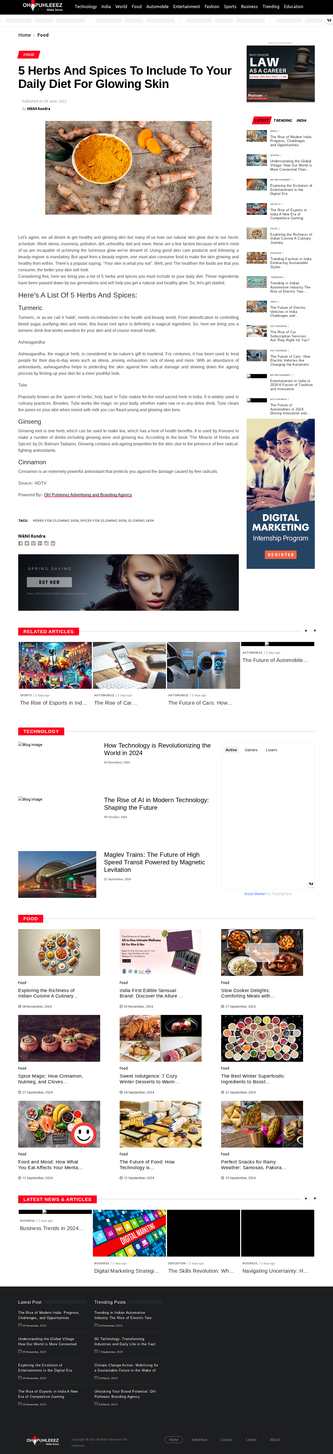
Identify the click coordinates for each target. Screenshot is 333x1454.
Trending (270, 6)
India (106, 6)
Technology (86, 6)
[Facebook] (21, 543)
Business (249, 6)
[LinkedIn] (53, 543)
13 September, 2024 (111, 1351)
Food (137, 6)
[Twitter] (27, 543)
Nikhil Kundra (38, 109)
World (121, 6)
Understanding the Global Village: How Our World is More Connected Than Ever (47, 1344)
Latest (262, 120)
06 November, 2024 (34, 1404)
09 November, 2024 (34, 1325)
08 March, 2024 (108, 1378)
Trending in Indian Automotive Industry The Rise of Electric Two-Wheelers (123, 1318)
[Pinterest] (34, 543)
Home (24, 34)
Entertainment (186, 6)
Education (293, 6)
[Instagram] (47, 543)
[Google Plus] (40, 543)
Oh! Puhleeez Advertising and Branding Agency (88, 495)
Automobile (157, 6)
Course (226, 1440)
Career (251, 1440)
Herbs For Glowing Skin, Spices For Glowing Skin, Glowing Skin (93, 520)
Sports (230, 6)
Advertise (199, 1440)
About (275, 1440)
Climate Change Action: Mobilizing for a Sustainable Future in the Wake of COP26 (126, 1370)
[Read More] (59, 974)
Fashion (212, 6)
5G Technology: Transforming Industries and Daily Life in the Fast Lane (125, 1344)
